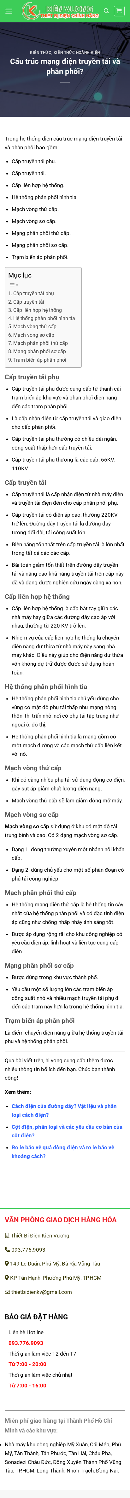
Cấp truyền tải (28, 302)
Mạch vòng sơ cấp (33, 335)
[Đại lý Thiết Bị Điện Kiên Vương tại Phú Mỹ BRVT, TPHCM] (60, 11)
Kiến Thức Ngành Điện (77, 52)
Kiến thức (40, 52)
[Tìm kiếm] (106, 11)
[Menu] (9, 11)
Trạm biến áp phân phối (39, 360)
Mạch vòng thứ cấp (34, 327)
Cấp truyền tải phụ (33, 293)
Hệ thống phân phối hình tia (44, 318)
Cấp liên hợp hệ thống (37, 310)
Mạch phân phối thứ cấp (40, 343)
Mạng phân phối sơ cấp (39, 351)
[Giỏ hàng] (119, 11)
